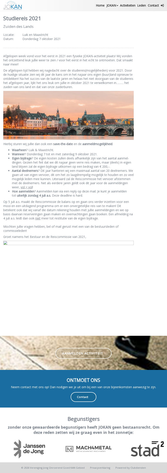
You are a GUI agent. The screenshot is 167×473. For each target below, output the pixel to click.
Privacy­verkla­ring (100, 467)
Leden (141, 5)
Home (100, 5)
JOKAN (111, 5)
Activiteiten (127, 5)
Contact (153, 5)
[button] (162, 5)
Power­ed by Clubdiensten (130, 467)
